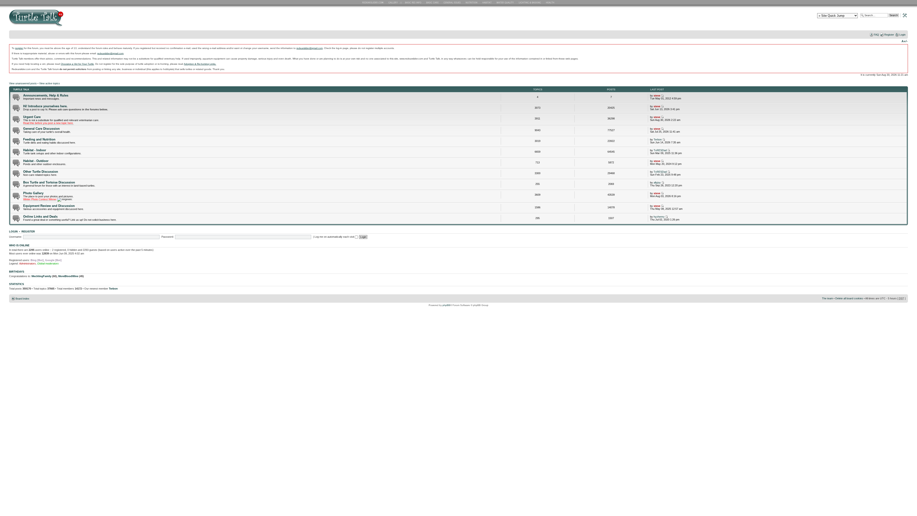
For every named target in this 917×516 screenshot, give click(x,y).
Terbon (658, 139)
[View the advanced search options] (903, 15)
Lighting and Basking (530, 2)
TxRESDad (660, 150)
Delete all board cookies (849, 298)
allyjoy (657, 182)
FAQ (876, 34)
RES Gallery (394, 2)
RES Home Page (374, 2)
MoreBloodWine (68, 276)
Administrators (27, 263)
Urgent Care (32, 117)
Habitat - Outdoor (35, 161)
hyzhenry (659, 216)
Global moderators (48, 263)
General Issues (452, 2)
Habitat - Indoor (34, 150)
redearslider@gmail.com (309, 48)
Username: (15, 236)
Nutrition (472, 2)
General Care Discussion (41, 128)
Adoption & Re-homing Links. (200, 64)
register (19, 48)
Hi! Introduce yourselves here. (45, 106)
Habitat (487, 2)
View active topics (49, 83)
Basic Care (432, 2)
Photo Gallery (33, 193)
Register (889, 34)
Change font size (904, 41)
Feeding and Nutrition (39, 139)
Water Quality (505, 2)
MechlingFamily (41, 276)
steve (657, 95)
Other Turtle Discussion (40, 171)
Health (550, 2)
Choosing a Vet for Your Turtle (77, 64)
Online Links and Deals (40, 216)
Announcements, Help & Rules (45, 95)
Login (902, 34)
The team (827, 298)
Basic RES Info (412, 2)
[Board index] (70, 20)
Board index (22, 298)
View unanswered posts (23, 83)
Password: (167, 236)
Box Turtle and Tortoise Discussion (49, 182)
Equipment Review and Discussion (49, 206)
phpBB (446, 305)
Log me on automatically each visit (335, 236)
